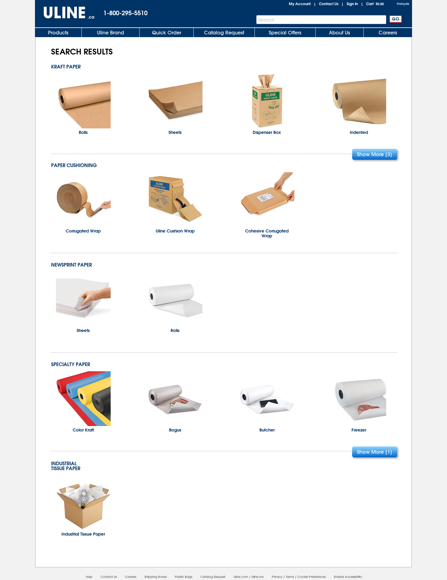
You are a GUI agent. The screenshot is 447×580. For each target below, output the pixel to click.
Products (58, 33)
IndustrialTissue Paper (65, 466)
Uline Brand (110, 33)
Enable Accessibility (348, 577)
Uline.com (241, 577)
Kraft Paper (66, 66)
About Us (339, 33)
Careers (388, 33)
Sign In (352, 3)
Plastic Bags (183, 577)
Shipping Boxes (155, 577)
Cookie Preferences (311, 577)
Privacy (277, 577)
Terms (290, 577)
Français (403, 4)
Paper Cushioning (74, 165)
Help (89, 577)
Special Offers (285, 33)
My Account (300, 3)
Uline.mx (257, 577)
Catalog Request (224, 33)
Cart (375, 3)
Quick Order (166, 33)
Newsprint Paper (71, 264)
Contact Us (328, 3)
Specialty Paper (70, 364)
